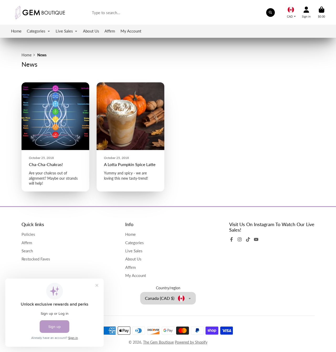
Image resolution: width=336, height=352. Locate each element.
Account (306, 12)
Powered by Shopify (191, 342)
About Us (91, 31)
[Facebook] (231, 239)
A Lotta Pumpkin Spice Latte (130, 136)
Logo (40, 12)
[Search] (270, 12)
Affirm (109, 31)
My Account (130, 31)
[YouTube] (256, 239)
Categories (36, 31)
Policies (28, 234)
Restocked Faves (36, 259)
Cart (321, 12)
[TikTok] (248, 239)
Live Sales (64, 31)
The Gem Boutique (158, 342)
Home (16, 31)
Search (27, 250)
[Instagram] (239, 239)
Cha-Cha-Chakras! (55, 136)
